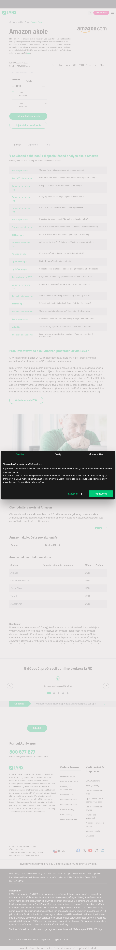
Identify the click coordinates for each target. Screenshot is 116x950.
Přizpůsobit (73, 494)
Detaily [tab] (58, 454)
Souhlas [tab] (20, 454)
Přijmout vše (100, 494)
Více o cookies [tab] (96, 454)
